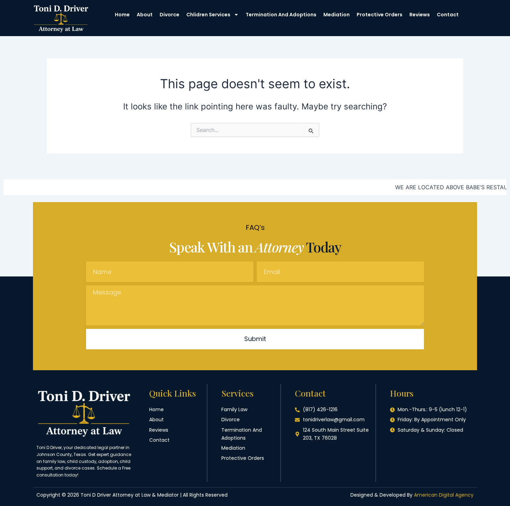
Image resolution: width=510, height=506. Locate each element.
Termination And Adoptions (281, 14)
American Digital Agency (444, 494)
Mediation (336, 14)
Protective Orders (379, 14)
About (145, 14)
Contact (448, 14)
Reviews (419, 14)
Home (122, 14)
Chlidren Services (208, 14)
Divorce (169, 14)
